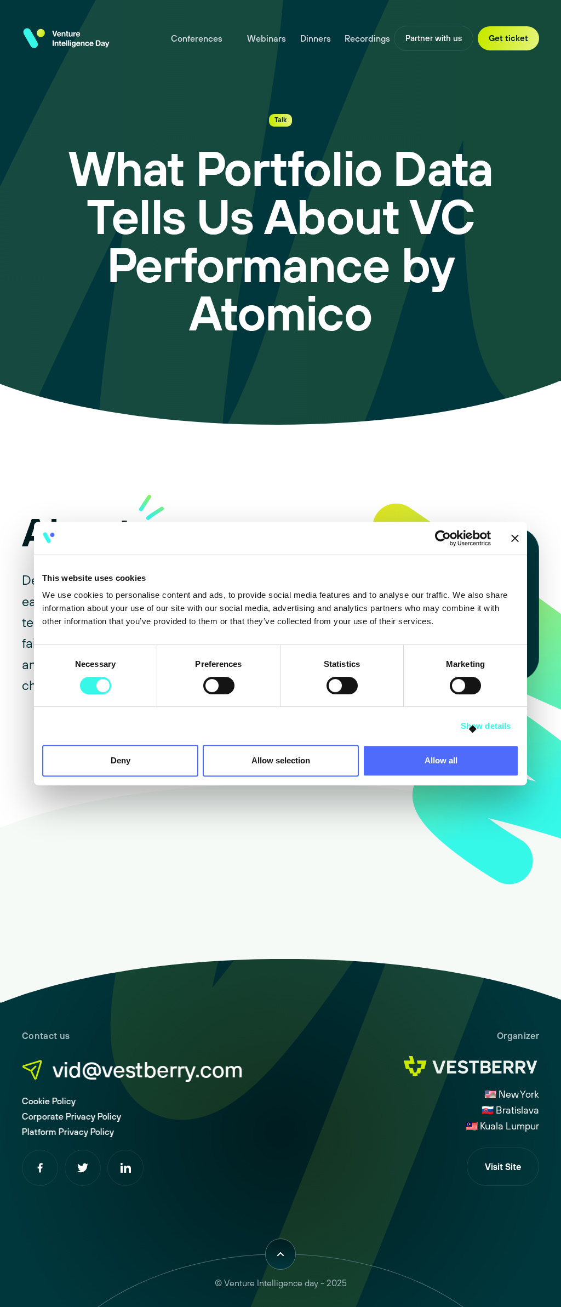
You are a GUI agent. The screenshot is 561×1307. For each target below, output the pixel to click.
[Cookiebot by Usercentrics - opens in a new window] (443, 538)
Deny (120, 760)
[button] (202, 38)
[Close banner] (515, 538)
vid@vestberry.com (148, 1069)
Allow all (441, 760)
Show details (486, 725)
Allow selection (280, 760)
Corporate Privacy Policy (71, 1116)
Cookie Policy (49, 1101)
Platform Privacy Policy (68, 1132)
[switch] (218, 685)
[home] (66, 38)
